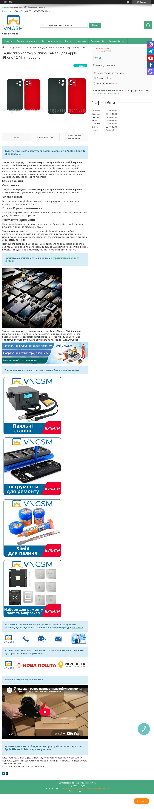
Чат (144, 801)
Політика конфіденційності (97, 788)
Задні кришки (16, 47)
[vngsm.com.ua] (13, 23)
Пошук (95, 25)
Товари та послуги (26, 41)
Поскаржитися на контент (71, 788)
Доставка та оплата (51, 41)
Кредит (68, 41)
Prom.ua (92, 783)
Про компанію (97, 41)
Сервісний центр (117, 41)
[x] (7, 774)
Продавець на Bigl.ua (77, 785)
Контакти (81, 41)
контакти (77, 627)
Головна (8, 41)
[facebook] (3, 774)
